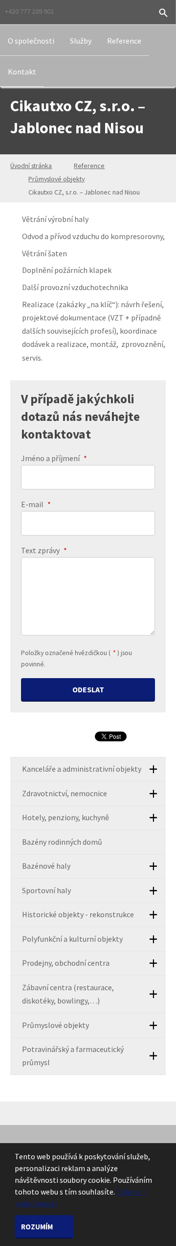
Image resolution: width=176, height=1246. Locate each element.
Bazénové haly (46, 866)
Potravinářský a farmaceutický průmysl (73, 1055)
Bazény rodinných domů (62, 842)
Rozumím (37, 1226)
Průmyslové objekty (56, 178)
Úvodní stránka (31, 165)
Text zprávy (44, 550)
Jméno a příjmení (54, 458)
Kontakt (22, 71)
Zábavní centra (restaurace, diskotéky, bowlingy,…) (68, 993)
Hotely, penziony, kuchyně (65, 817)
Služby (80, 41)
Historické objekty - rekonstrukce (78, 914)
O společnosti (31, 41)
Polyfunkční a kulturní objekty (72, 939)
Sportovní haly (46, 890)
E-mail (36, 504)
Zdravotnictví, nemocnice (64, 793)
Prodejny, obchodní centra (66, 963)
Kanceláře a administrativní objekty (81, 769)
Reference (124, 41)
